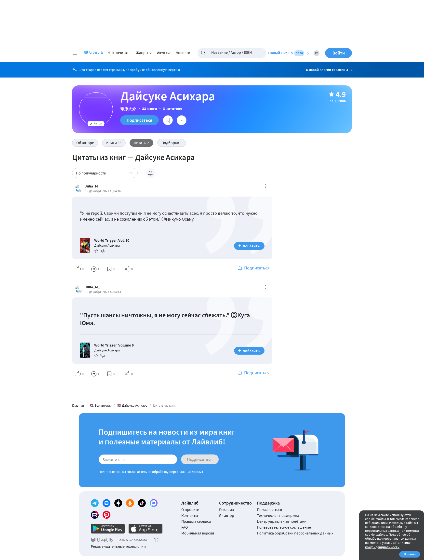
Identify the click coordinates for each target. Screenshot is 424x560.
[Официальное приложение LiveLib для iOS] (145, 528)
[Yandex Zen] (118, 503)
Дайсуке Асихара (107, 245)
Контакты (189, 515)
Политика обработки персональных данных (295, 533)
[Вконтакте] (106, 503)
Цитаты (141, 142)
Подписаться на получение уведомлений (150, 173)
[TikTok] (142, 503)
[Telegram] (95, 503)
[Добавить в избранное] (168, 120)
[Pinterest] (106, 515)
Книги (113, 142)
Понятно (410, 554)
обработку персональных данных (177, 472)
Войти (338, 53)
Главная (78, 405)
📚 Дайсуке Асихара (132, 405)
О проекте (190, 509)
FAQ (184, 527)
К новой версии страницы (327, 69)
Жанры (142, 52)
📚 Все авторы (100, 405)
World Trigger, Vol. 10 (111, 240)
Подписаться (139, 120)
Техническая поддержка (278, 515)
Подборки (171, 142)
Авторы (163, 52)
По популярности (91, 173)
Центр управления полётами (281, 521)
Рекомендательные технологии (118, 546)
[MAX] (154, 503)
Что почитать (119, 52)
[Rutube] (95, 515)
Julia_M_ (92, 186)
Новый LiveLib (285, 52)
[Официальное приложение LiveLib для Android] (108, 528)
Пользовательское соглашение (284, 527)
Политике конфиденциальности (388, 544)
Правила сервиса (196, 521)
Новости (183, 52)
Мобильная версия (197, 533)
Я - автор (226, 515)
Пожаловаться (269, 509)
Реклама (226, 509)
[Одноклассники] (130, 503)
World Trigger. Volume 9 (114, 345)
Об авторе (85, 142)
